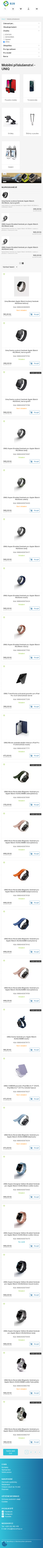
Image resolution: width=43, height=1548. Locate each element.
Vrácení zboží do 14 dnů (11, 1487)
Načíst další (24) (10, 1452)
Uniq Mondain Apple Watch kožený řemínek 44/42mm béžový (21, 302)
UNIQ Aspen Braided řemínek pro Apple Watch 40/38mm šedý (20, 225)
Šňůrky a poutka (32, 133)
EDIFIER (8, 35)
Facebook (8, 1512)
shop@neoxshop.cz (14, 1529)
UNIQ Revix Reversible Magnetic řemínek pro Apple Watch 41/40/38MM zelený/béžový (21, 793)
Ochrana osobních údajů (11, 1499)
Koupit (36, 314)
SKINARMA (9, 37)
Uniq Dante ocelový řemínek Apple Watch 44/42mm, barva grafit (21, 400)
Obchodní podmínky (9, 1482)
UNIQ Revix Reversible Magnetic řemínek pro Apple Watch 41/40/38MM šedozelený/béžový (22, 1430)
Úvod (3, 19)
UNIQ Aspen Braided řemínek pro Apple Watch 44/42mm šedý (20, 248)
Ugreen (8, 39)
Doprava (5, 1489)
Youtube (8, 1516)
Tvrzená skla (32, 100)
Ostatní (10, 167)
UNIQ (7, 42)
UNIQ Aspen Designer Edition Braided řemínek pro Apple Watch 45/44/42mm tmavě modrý (22, 1283)
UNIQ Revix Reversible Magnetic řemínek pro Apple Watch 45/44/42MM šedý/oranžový (21, 891)
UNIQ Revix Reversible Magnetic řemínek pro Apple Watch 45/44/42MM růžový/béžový (21, 989)
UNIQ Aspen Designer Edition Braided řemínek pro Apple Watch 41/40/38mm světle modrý (22, 1185)
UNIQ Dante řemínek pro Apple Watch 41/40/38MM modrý (21, 1038)
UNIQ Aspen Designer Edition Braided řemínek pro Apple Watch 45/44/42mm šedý (22, 1332)
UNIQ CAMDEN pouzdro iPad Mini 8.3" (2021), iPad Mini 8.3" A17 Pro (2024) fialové (21, 1087)
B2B (11, 3)
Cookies (5, 1502)
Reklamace (6, 1484)
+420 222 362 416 (12, 1526)
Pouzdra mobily (11, 100)
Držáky (11, 133)
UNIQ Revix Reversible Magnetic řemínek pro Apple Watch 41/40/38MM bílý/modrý (21, 1136)
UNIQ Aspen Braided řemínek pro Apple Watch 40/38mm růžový (21, 645)
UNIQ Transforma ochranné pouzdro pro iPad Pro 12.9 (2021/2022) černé (21, 694)
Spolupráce (6, 1470)
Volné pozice (6, 1472)
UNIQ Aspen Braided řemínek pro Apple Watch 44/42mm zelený (21, 498)
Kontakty (5, 1467)
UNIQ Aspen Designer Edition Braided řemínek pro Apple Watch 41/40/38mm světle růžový (22, 1234)
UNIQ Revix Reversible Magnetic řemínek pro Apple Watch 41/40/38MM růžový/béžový (21, 842)
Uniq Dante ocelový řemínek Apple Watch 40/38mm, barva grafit (18, 202)
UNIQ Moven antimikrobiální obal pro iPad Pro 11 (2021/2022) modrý (21, 744)
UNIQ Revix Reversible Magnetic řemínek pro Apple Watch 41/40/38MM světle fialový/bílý (21, 1381)
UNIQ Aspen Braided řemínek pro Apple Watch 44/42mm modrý (21, 596)
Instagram (8, 1514)
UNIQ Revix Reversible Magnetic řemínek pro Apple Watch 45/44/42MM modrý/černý (21, 940)
